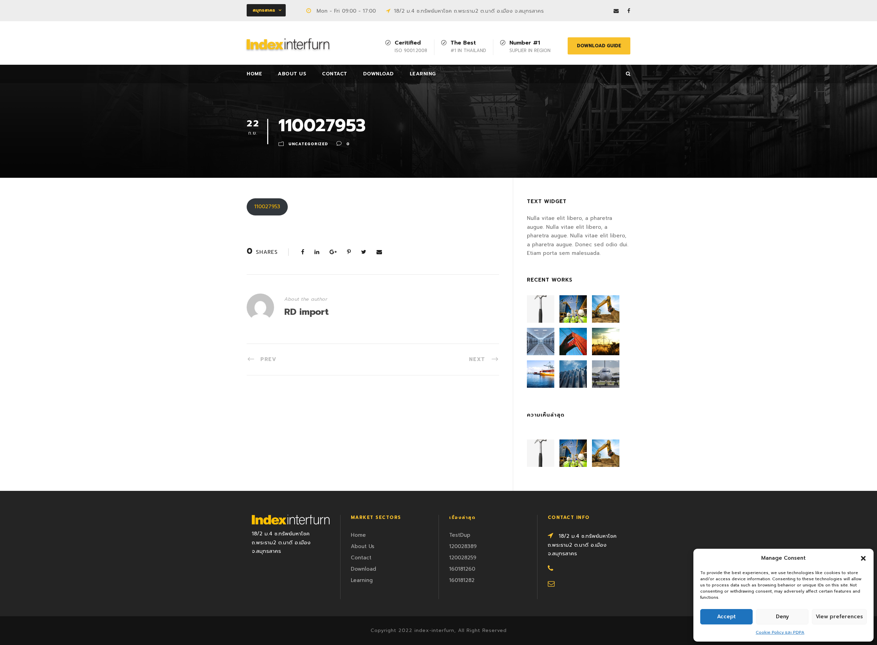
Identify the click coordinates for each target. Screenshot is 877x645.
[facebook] (628, 11)
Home (254, 73)
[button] (863, 558)
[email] (616, 11)
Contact (334, 73)
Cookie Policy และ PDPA (780, 632)
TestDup (459, 535)
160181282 (461, 580)
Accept (726, 616)
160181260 (462, 569)
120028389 (463, 546)
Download (378, 73)
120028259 (462, 557)
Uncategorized (308, 144)
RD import (306, 312)
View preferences (839, 616)
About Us (292, 73)
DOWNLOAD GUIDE (599, 45)
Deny (782, 616)
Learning (423, 73)
